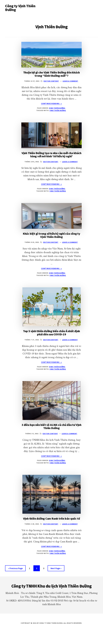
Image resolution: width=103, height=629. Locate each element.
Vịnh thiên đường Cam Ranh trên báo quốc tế (51, 518)
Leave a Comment (70, 81)
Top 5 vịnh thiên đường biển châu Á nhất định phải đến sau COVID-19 (51, 332)
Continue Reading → (51, 103)
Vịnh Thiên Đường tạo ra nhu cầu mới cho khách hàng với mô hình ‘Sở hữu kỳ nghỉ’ (51, 154)
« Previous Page (15, 569)
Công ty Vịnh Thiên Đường (20, 7)
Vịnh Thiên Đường (57, 108)
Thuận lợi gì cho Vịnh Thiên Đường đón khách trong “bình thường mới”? (51, 74)
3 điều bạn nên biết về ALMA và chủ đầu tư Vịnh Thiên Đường (51, 426)
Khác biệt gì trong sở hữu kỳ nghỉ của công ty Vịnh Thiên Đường (51, 235)
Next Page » (55, 569)
